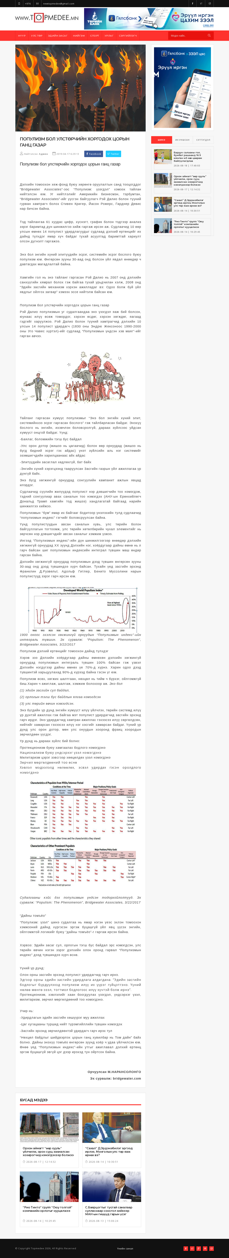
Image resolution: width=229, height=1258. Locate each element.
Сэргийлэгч (128, 35)
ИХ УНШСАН (182, 139)
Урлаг (109, 35)
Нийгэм (79, 35)
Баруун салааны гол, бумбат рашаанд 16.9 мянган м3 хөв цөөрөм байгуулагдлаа (188, 156)
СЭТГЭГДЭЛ (203, 139)
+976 (27, 3)
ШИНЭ (161, 139)
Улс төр (37, 35)
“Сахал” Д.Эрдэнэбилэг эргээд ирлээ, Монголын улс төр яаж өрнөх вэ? (109, 1152)
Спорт (94, 35)
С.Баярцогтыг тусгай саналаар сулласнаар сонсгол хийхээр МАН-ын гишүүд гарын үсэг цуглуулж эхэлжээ (108, 1212)
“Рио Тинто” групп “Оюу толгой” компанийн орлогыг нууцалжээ (47, 1209)
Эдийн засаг (58, 35)
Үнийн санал (125, 1248)
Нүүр (22, 35)
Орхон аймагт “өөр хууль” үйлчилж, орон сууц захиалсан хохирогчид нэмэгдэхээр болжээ (48, 1152)
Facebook (95, 153)
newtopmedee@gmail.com (58, 3)
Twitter (114, 153)
